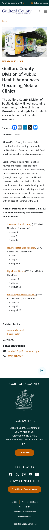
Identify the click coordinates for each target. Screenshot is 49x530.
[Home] (16, 9)
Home (4, 21)
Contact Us (24, 452)
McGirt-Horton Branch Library (21, 247)
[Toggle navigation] (45, 11)
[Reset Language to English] (32, 3)
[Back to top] (42, 371)
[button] (37, 11)
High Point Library (16, 271)
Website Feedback (30, 502)
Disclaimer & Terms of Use (24, 512)
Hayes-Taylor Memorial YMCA (21, 294)
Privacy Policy (24, 517)
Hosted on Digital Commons (25, 524)
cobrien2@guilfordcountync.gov (23, 351)
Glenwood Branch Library (19, 224)
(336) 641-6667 (15, 356)
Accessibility (24, 507)
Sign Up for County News (24, 489)
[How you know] (24, 3)
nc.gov (14, 502)
